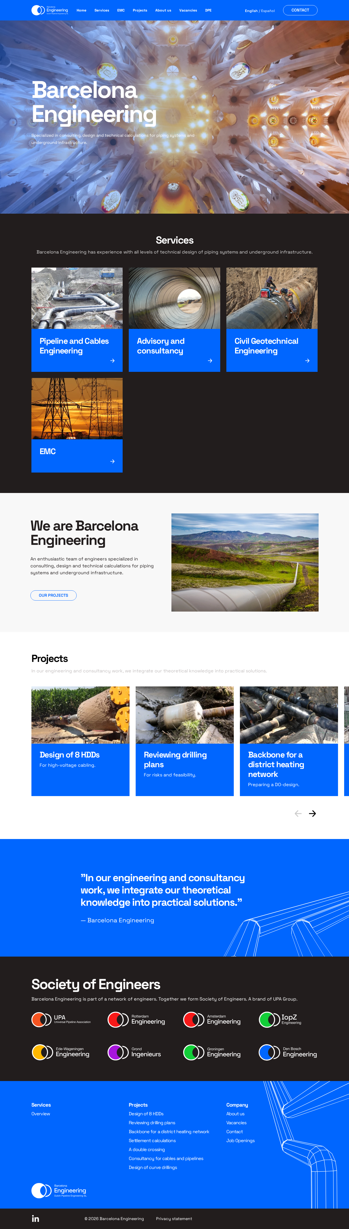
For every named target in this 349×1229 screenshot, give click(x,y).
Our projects (53, 595)
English (251, 10)
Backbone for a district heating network (169, 1131)
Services (102, 10)
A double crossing (147, 1149)
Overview (40, 1114)
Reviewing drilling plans (152, 1122)
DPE (208, 10)
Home (81, 10)
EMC (121, 10)
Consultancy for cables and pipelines (166, 1158)
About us (163, 10)
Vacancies (188, 10)
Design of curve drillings (153, 1167)
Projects (140, 10)
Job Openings (240, 1140)
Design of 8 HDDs (146, 1114)
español (268, 10)
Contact (300, 10)
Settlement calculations (152, 1140)
